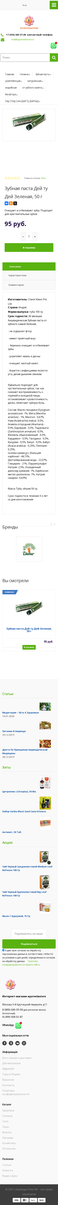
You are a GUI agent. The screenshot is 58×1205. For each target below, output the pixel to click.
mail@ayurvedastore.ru (22, 39)
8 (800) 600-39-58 (12, 1009)
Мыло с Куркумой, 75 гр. (16, 916)
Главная (9, 74)
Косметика (8, 1143)
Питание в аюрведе (14, 731)
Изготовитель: (17, 299)
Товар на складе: (32, 178)
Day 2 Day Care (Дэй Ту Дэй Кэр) (22, 101)
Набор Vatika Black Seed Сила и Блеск (24, 811)
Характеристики (17, 275)
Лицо (5, 1127)
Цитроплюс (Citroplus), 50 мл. (19, 791)
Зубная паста (42, 74)
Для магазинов (11, 1063)
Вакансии (8, 1079)
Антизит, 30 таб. (12, 832)
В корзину (29, 247)
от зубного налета (32, 87)
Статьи (6, 1165)
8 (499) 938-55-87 (12, 1017)
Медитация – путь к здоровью (20, 712)
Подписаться (29, 943)
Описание (15, 266)
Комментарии (16, 284)
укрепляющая (12, 81)
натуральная (34, 81)
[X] (15, 203)
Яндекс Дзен (9, 1176)
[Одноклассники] (11, 203)
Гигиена (24, 74)
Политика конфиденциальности (15, 1092)
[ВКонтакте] (6, 203)
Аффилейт (8, 1068)
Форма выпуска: (18, 311)
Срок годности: (18, 316)
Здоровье (8, 1110)
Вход (25, 5)
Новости (7, 1170)
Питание (7, 1138)
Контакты (8, 1085)
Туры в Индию (11, 1074)
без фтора (10, 94)
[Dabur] (29, 549)
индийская (11, 87)
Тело (5, 1121)
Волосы (6, 1132)
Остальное (8, 1148)
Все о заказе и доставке (16, 1058)
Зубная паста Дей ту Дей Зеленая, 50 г (29, 630)
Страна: (13, 307)
